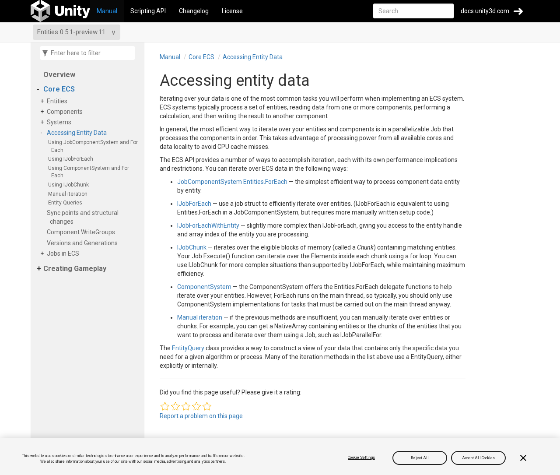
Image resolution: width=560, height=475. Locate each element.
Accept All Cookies (478, 457)
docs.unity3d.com (485, 10)
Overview (59, 74)
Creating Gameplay (74, 268)
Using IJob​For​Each (72, 159)
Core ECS (59, 89)
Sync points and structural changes (84, 217)
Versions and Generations (84, 242)
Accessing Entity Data (78, 132)
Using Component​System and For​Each (90, 172)
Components (66, 111)
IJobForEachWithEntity (208, 225)
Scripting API (148, 10)
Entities (58, 101)
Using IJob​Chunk (70, 185)
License (232, 10)
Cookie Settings (361, 457)
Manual (107, 10)
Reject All (420, 457)
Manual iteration (69, 194)
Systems (60, 122)
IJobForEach (194, 203)
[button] (165, 406)
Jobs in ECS (64, 253)
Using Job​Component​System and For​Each (94, 146)
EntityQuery (188, 348)
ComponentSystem (204, 286)
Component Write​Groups (82, 232)
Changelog (194, 10)
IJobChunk (191, 247)
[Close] (523, 458)
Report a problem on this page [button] (201, 415)
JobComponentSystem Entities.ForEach (232, 181)
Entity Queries (66, 203)
